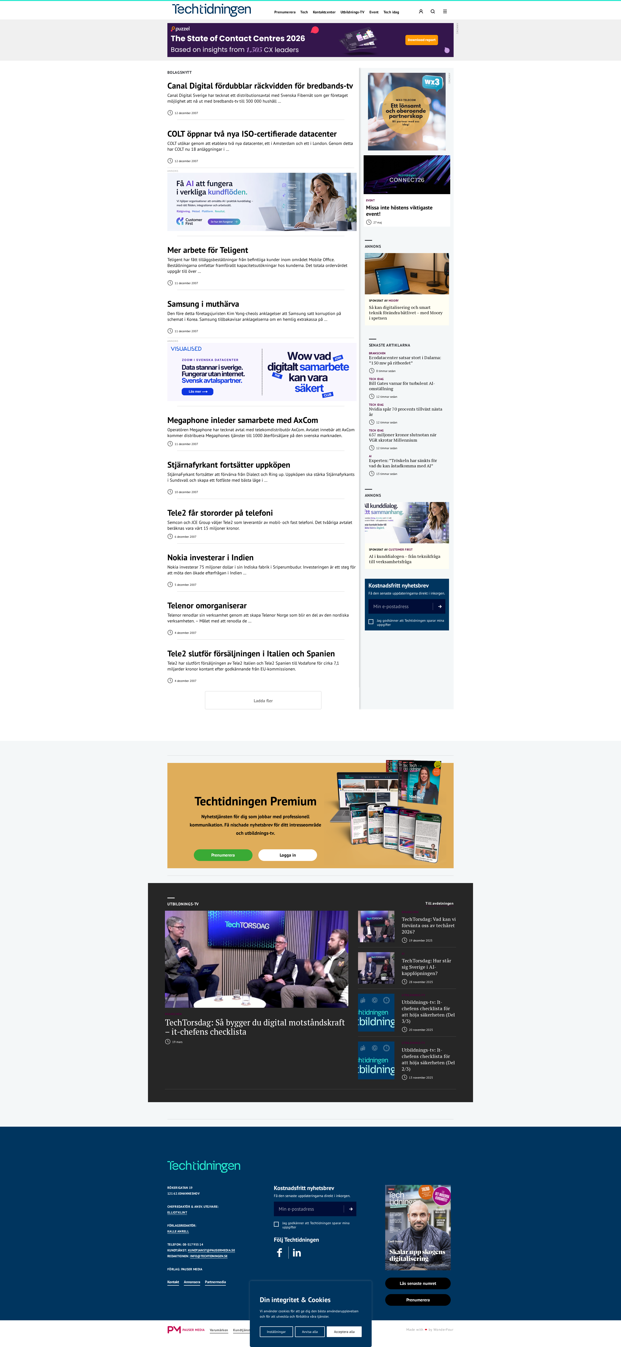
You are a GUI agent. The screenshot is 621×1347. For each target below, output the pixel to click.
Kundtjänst (242, 1330)
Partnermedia (215, 1282)
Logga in (288, 855)
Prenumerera (284, 12)
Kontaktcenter (324, 12)
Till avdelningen (439, 903)
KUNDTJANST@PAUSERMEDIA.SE (211, 1250)
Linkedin (297, 1253)
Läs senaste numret (418, 1283)
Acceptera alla (344, 1332)
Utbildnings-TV (353, 12)
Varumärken (219, 1330)
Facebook (280, 1253)
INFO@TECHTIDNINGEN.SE (209, 1256)
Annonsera (192, 1282)
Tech (304, 12)
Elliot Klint (177, 1212)
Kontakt (173, 1282)
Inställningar (276, 1332)
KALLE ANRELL (178, 1231)
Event (374, 12)
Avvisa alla (310, 1332)
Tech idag (391, 12)
